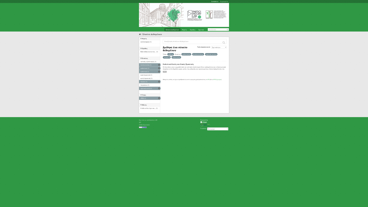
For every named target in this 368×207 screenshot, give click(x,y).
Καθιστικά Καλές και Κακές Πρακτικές (178, 64)
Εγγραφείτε (224, 1)
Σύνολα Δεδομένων (172, 30)
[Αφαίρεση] (172, 54)
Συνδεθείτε (214, 1)
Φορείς (184, 30)
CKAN (203, 122)
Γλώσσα (203, 128)
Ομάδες (192, 30)
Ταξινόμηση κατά (203, 47)
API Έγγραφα (217, 79)
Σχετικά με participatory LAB (148, 120)
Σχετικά (201, 30)
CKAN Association (144, 125)
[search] (223, 42)
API (208, 79)
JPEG (164, 72)
